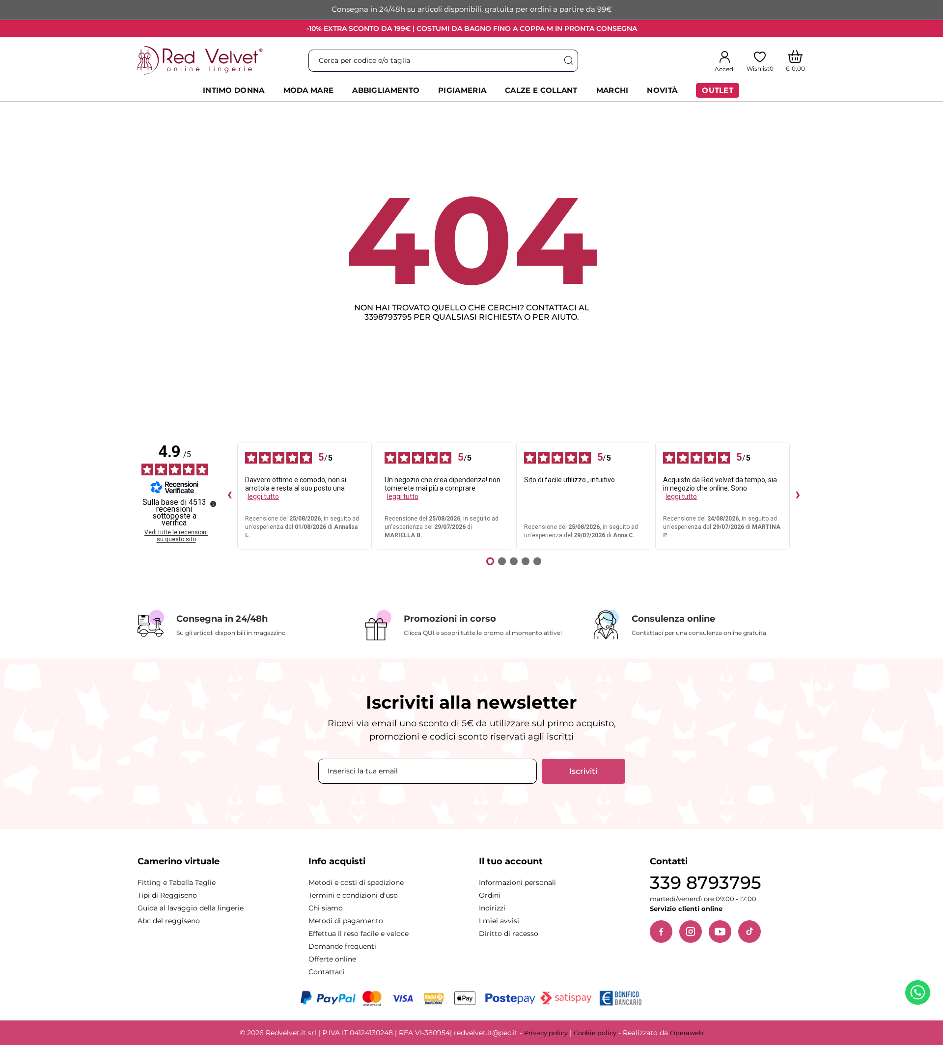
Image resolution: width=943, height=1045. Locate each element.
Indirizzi (492, 908)
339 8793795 (705, 882)
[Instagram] (690, 931)
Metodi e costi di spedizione (356, 882)
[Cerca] (568, 61)
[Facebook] (661, 931)
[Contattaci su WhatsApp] (919, 994)
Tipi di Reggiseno (167, 895)
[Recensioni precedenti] (229, 496)
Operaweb (686, 1033)
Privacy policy (546, 1033)
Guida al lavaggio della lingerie (191, 908)
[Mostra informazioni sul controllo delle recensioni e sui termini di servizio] (213, 504)
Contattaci (326, 971)
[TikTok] (749, 931)
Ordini (489, 895)
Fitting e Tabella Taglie (177, 882)
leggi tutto (263, 496)
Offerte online (332, 959)
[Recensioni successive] (797, 496)
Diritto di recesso (508, 933)
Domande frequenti (342, 946)
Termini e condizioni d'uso (353, 895)
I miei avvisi (499, 920)
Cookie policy (595, 1033)
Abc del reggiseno (169, 920)
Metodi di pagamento (345, 920)
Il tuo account (511, 861)
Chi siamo (325, 908)
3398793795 (388, 317)
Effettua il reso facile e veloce (358, 933)
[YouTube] (720, 931)
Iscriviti (583, 771)
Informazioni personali (517, 882)
